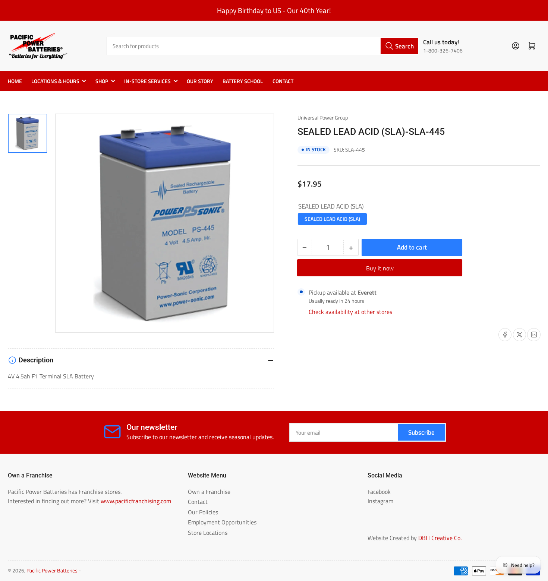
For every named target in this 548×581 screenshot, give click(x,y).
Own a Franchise (209, 491)
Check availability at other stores (350, 311)
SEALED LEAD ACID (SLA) (332, 219)
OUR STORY (200, 81)
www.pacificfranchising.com (136, 500)
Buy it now (380, 268)
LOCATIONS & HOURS (55, 81)
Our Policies (203, 512)
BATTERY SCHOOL (243, 81)
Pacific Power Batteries (52, 570)
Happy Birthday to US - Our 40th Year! (274, 10)
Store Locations (207, 532)
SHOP (101, 81)
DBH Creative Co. (440, 537)
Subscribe (421, 432)
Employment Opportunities (222, 522)
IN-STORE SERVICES (147, 81)
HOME (15, 81)
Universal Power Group (322, 118)
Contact (198, 501)
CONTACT (283, 81)
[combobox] (263, 46)
